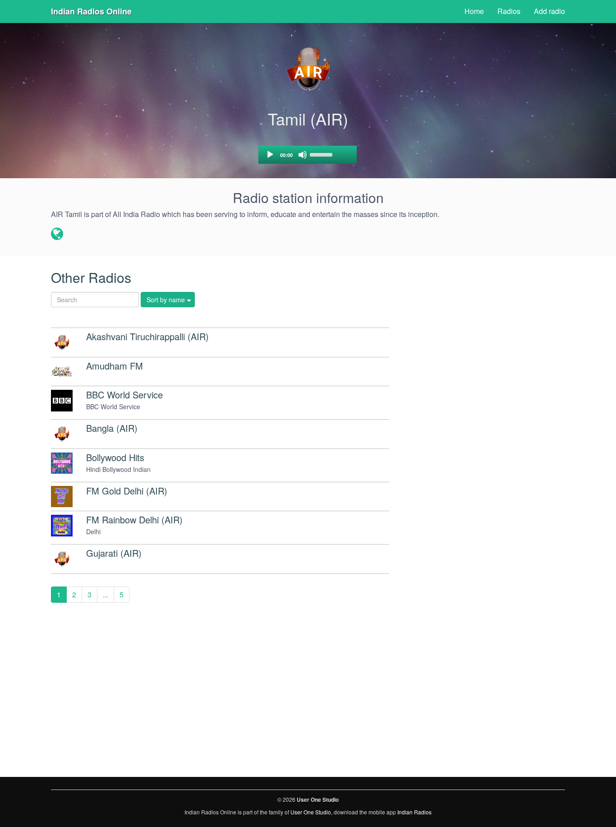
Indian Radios (414, 812)
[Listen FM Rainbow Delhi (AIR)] (62, 525)
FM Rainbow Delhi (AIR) (134, 519)
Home (474, 11)
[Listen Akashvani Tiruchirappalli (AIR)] (62, 342)
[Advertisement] (506, 400)
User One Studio (310, 812)
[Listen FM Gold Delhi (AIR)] (62, 497)
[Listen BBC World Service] (62, 400)
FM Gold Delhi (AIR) (126, 490)
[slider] (322, 154)
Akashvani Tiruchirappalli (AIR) (147, 336)
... (105, 594)
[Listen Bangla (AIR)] (62, 434)
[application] (307, 155)
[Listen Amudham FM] (62, 372)
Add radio (549, 11)
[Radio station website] (57, 234)
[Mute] (302, 154)
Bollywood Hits (115, 457)
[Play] (270, 154)
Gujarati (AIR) (114, 552)
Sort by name (166, 299)
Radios (508, 11)
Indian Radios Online (91, 11)
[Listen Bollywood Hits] (62, 463)
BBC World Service (124, 394)
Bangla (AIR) (112, 427)
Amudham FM (114, 365)
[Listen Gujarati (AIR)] (62, 559)
